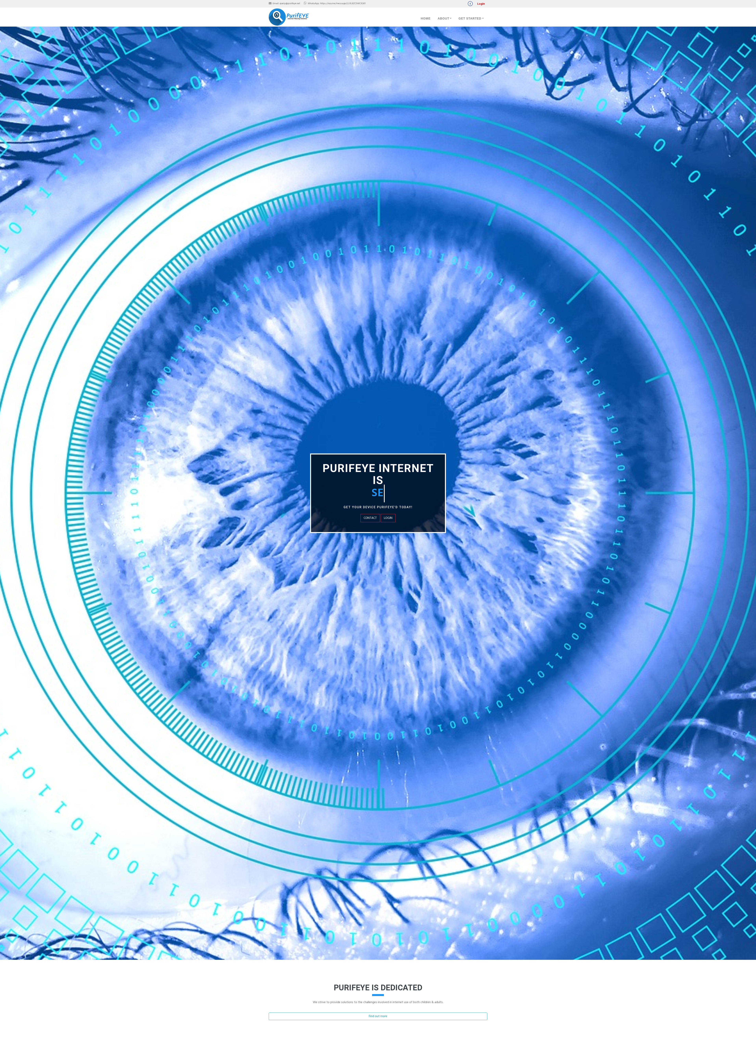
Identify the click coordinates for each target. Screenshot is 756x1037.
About (443, 18)
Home (426, 18)
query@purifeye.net (290, 4)
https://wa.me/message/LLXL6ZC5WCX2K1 (343, 4)
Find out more (378, 1016)
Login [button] (388, 518)
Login (481, 4)
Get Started (470, 18)
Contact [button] (370, 518)
